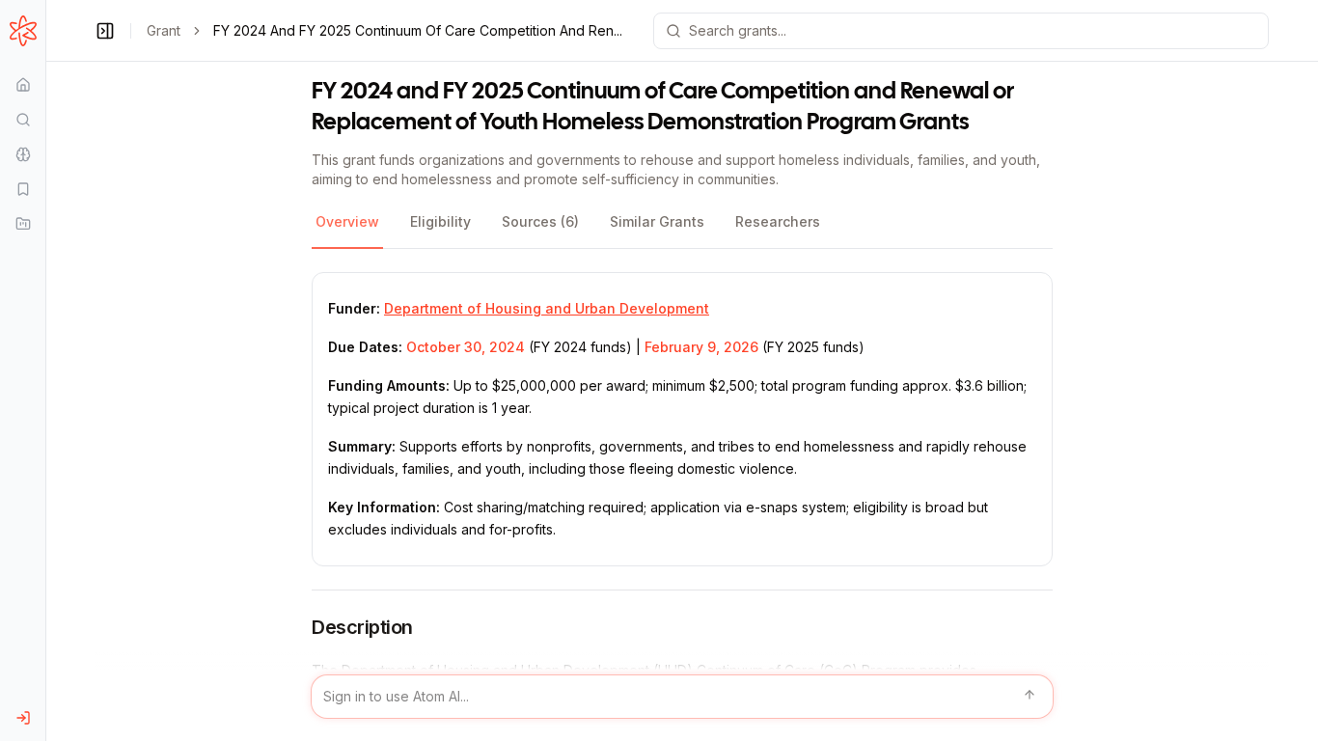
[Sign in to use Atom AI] (682, 696)
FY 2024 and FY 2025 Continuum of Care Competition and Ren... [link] (417, 30)
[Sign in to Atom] (23, 717)
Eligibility (440, 221)
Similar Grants (657, 221)
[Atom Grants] (23, 31)
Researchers (777, 221)
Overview (347, 221)
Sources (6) (540, 221)
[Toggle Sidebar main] (45, 370)
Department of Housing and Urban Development (546, 308)
